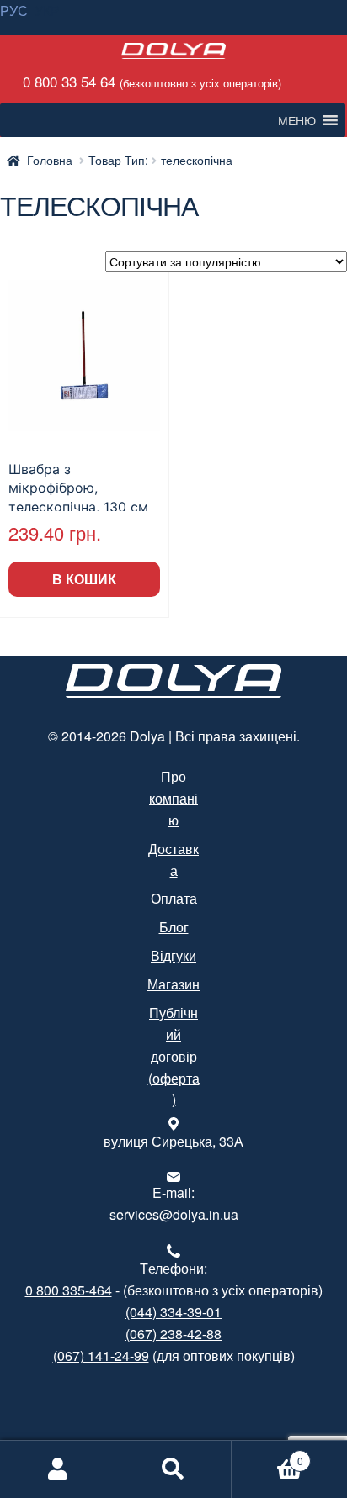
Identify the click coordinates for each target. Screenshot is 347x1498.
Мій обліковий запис (57, 1469)
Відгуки (173, 955)
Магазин (173, 984)
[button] (297, 120)
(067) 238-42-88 (173, 1333)
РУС (14, 10)
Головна (49, 159)
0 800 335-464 (68, 1290)
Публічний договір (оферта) (174, 1056)
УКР (47, 10)
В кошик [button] (84, 578)
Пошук (173, 1469)
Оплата (174, 898)
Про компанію (173, 798)
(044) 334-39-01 (173, 1311)
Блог (174, 926)
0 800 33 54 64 (150, 81)
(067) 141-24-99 (101, 1355)
